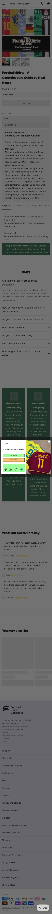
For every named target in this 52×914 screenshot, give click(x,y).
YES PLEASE (13, 455)
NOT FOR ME (13, 459)
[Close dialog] (49, 441)
